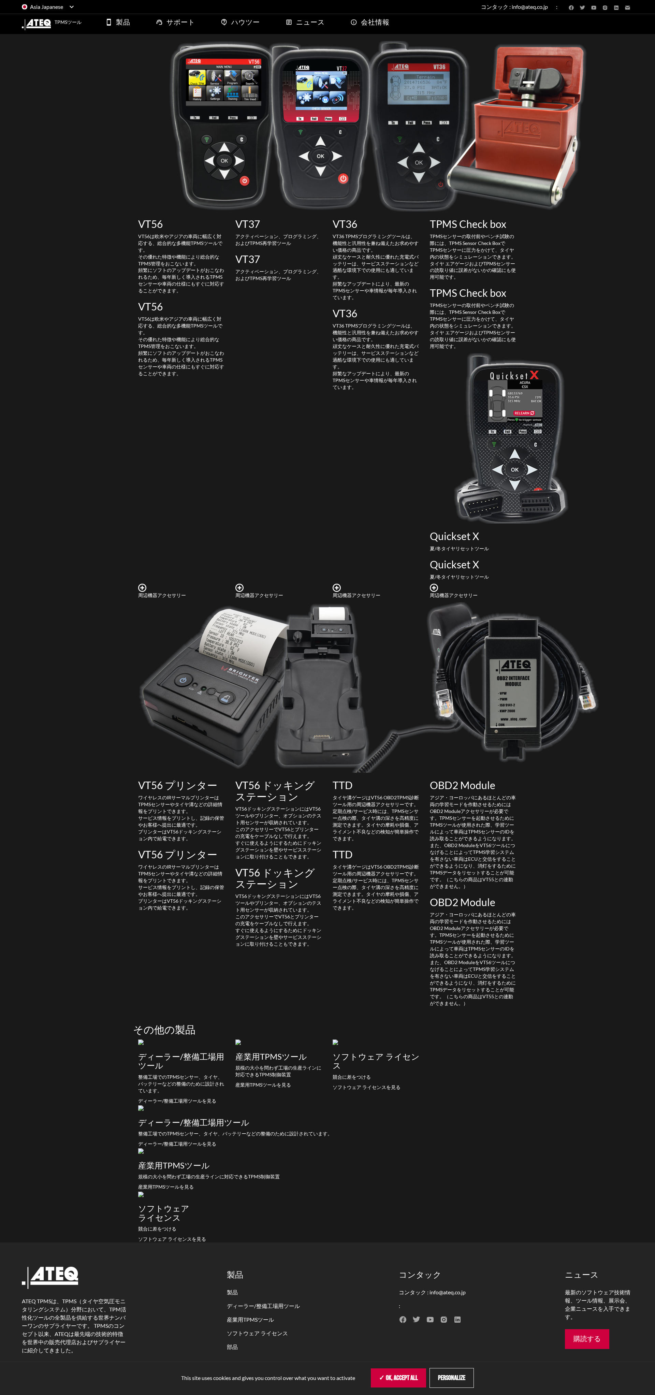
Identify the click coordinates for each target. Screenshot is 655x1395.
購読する (587, 1339)
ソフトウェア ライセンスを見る (367, 1087)
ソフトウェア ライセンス (257, 1333)
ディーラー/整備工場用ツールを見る (177, 1101)
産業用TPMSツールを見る (263, 1085)
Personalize (451, 1378)
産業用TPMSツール (250, 1319)
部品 (232, 1346)
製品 (232, 1292)
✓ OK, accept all (398, 1378)
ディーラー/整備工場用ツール (263, 1306)
